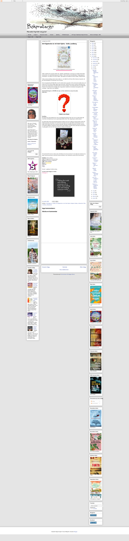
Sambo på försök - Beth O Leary (95, 130)
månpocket (80, 203)
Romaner (51, 34)
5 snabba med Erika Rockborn (35, 271)
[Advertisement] (64, 253)
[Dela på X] (55, 201)
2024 (93, 47)
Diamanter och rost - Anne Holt (35, 284)
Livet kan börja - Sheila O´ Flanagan (95, 135)
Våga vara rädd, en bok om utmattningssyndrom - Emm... (95, 123)
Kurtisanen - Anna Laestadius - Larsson (95, 159)
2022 (93, 50)
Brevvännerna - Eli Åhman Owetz (95, 104)
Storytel (43, 169)
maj (94, 190)
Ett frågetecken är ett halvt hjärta (63, 203)
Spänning (57, 34)
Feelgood (35, 34)
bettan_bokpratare (32, 141)
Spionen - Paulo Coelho (95, 169)
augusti (94, 65)
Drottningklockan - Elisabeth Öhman (95, 109)
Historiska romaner (43, 34)
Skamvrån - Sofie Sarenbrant (95, 118)
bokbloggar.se (45, 172)
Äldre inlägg (83, 267)
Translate (95, 508)
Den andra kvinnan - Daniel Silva (95, 154)
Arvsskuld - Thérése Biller (35, 299)
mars (94, 194)
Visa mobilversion (64, 269)
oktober (94, 61)
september (95, 63)
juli (93, 66)
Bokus (43, 165)
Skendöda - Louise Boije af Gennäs (95, 92)
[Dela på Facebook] (56, 201)
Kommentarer (95, 403)
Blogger (75, 531)
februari (94, 196)
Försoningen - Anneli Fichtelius (95, 113)
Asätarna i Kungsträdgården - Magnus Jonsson (95, 186)
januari (94, 198)
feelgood (72, 203)
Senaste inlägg (46, 267)
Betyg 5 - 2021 (30, 36)
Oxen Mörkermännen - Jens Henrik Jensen (95, 78)
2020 (93, 54)
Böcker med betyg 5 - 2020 (95, 34)
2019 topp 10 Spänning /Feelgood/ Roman (80, 34)
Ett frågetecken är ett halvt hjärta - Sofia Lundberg (95, 141)
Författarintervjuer (65, 34)
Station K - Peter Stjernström (95, 165)
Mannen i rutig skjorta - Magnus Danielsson (95, 98)
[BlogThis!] (53, 201)
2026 (93, 43)
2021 (93, 52)
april (94, 192)
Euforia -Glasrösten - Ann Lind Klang (95, 174)
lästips (76, 203)
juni (94, 68)
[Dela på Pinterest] (57, 201)
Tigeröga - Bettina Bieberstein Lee (95, 72)
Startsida (29, 34)
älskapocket (49, 160)
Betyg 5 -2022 (38, 36)
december (95, 57)
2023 (93, 48)
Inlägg (93, 401)
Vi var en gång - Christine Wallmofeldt (95, 148)
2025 (93, 45)
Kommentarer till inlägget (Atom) (68, 274)
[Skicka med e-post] (52, 201)
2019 (93, 56)
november (95, 59)
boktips (54, 203)
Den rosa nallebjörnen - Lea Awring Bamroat (95, 180)
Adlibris (43, 166)
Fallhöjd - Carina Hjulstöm (35, 328)
